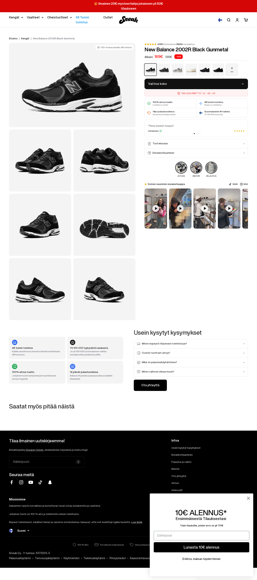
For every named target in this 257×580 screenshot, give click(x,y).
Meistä (175, 469)
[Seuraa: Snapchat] (49, 482)
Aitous (175, 483)
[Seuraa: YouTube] (30, 482)
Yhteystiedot (117, 558)
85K (245, 184)
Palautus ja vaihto (181, 462)
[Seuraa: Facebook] (11, 482)
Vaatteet (33, 17)
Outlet (108, 17)
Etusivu (13, 38)
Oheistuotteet (57, 17)
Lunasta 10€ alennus (201, 547)
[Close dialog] (248, 498)
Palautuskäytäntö (20, 558)
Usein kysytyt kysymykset (186, 448)
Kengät (14, 17)
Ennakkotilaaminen (182, 455)
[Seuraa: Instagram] (21, 482)
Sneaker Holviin (34, 450)
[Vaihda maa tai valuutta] (220, 20)
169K (235, 184)
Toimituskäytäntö (94, 558)
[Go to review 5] (200, 133)
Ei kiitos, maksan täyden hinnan (201, 559)
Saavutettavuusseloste (145, 558)
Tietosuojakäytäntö (47, 558)
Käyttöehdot (72, 558)
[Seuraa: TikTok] (40, 482)
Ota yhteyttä (150, 385)
